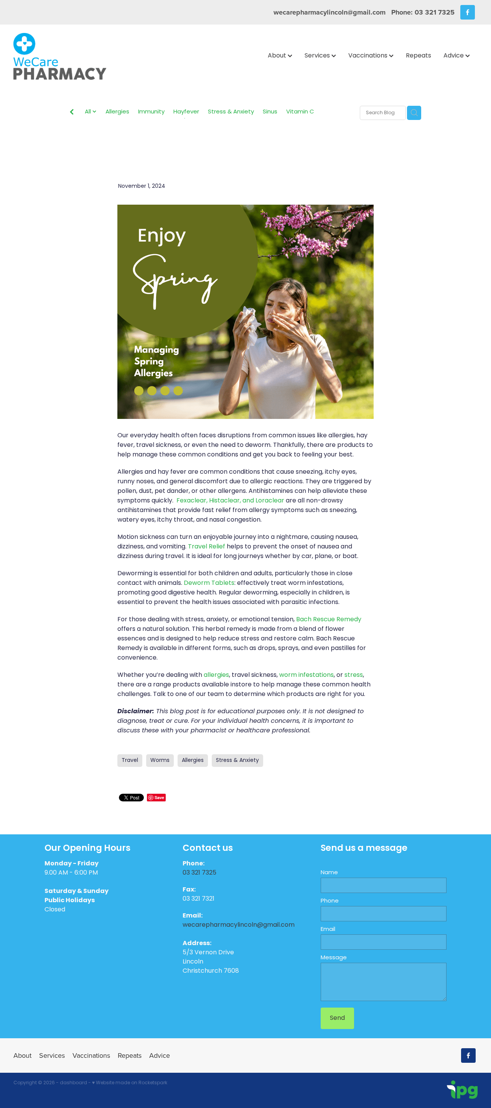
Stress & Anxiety (231, 112)
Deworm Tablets (209, 583)
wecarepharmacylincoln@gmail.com (330, 12)
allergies (216, 675)
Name (329, 873)
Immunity (151, 112)
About (278, 56)
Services (318, 56)
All (88, 112)
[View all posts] (72, 113)
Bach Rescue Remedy (328, 620)
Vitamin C (300, 112)
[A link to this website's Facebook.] (467, 12)
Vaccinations (368, 56)
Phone (330, 901)
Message (334, 958)
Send (337, 1018)
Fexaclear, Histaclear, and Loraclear (230, 501)
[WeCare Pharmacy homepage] (59, 56)
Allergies (117, 112)
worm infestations (306, 675)
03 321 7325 (200, 873)
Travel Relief (206, 547)
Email (328, 929)
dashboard (73, 1083)
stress (353, 675)
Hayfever (186, 112)
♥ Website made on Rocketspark (129, 1083)
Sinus (270, 112)
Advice (454, 56)
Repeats (418, 56)
